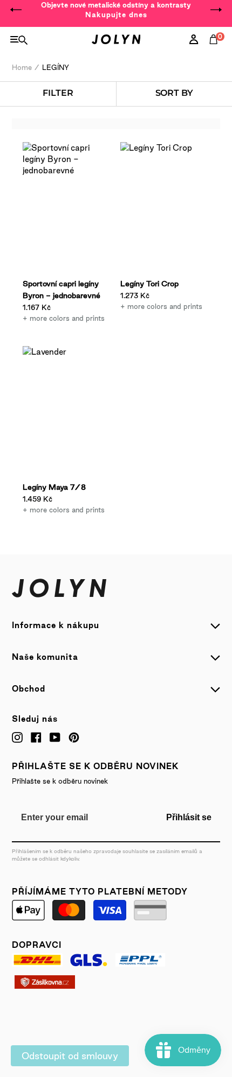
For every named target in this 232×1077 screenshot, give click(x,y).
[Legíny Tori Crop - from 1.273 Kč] (164, 209)
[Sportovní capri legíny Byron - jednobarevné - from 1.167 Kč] (67, 209)
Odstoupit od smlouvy (70, 1056)
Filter (58, 93)
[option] (116, 9)
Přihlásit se (188, 817)
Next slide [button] (215, 9)
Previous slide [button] (16, 9)
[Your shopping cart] (215, 51)
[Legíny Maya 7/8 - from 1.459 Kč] (67, 413)
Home (22, 67)
